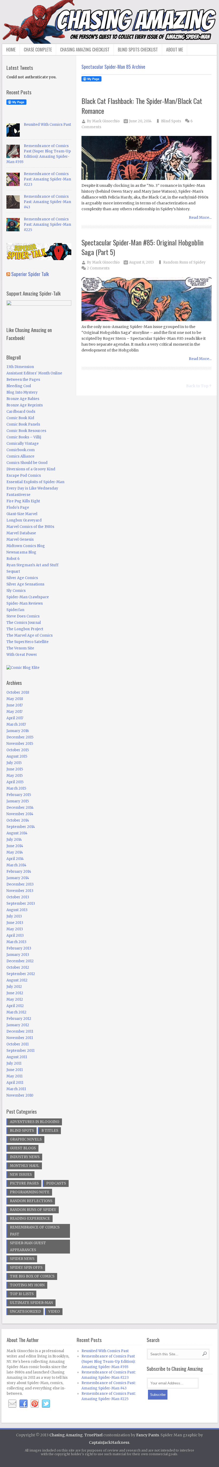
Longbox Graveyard (24, 520)
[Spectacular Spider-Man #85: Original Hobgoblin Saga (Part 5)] (146, 299)
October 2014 (17, 820)
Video (54, 1311)
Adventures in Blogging (34, 1122)
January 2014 (17, 878)
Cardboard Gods (20, 411)
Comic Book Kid (20, 418)
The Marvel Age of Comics (29, 635)
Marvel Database (21, 533)
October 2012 (17, 967)
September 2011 (20, 1050)
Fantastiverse (18, 494)
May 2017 (14, 711)
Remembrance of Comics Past (35, 1230)
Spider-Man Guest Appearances (28, 1246)
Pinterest (34, 1404)
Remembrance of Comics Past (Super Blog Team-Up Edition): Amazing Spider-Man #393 (108, 1361)
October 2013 (17, 897)
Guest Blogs (23, 1148)
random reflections (31, 1201)
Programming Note (29, 1192)
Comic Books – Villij (23, 437)
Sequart (13, 571)
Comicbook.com (20, 450)
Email (12, 1404)
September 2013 (20, 903)
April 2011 (14, 1082)
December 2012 (20, 961)
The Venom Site (20, 648)
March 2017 (16, 724)
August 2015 (16, 756)
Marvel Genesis (20, 539)
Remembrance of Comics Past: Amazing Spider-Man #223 (47, 179)
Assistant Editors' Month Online (34, 373)
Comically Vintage (22, 443)
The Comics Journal (23, 622)
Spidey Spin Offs (26, 1267)
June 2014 (14, 846)
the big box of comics (32, 1276)
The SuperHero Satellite (27, 642)
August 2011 (16, 1057)
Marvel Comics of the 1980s (30, 526)
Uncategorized (25, 1311)
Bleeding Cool (18, 386)
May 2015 (14, 775)
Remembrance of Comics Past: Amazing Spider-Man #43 (47, 201)
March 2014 (16, 865)
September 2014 (20, 827)
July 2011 (13, 1063)
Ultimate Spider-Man (31, 1302)
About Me (174, 49)
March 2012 (16, 1012)
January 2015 (17, 801)
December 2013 (20, 884)
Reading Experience (30, 1218)
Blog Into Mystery (22, 392)
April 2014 (15, 858)
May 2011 (14, 1076)
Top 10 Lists (22, 1294)
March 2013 (16, 942)
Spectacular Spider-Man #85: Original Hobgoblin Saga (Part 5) (142, 247)
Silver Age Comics (22, 578)
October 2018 (17, 692)
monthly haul (24, 1165)
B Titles (49, 1130)
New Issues (21, 1174)
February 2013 (18, 948)
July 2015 (14, 763)
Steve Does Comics (23, 616)
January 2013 (17, 954)
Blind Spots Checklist (138, 49)
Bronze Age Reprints (24, 405)
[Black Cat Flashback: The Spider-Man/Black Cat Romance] (146, 158)
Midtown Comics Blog (25, 546)
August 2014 (17, 833)
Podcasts (56, 1183)
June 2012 (14, 993)
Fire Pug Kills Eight (23, 501)
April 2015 (15, 782)
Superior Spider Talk (30, 273)
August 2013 (17, 910)
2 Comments (98, 268)
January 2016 (17, 731)
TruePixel (93, 1435)
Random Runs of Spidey (184, 262)
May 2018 (14, 699)
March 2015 (16, 788)
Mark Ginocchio (106, 121)
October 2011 (17, 1044)
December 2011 (19, 1031)
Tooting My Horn (27, 1285)
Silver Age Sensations (25, 584)
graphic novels (26, 1139)
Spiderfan (15, 610)
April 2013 (15, 935)
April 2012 (15, 1006)
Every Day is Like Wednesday (32, 488)
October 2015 (17, 750)
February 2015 (18, 795)
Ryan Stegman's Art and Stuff (32, 565)
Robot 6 (12, 558)
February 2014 (18, 871)
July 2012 (14, 986)
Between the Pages (23, 379)
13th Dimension (20, 367)
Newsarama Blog (21, 552)
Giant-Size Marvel (21, 514)
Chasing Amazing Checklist (85, 49)
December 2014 (20, 807)
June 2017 (14, 705)
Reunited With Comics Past (47, 124)
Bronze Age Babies (22, 399)
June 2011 (14, 1070)
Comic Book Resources (26, 431)
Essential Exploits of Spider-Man (35, 482)
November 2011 (19, 1038)
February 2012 (18, 1018)
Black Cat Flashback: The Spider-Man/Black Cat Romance (141, 106)
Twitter (46, 1404)
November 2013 (19, 890)
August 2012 (17, 980)
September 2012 (20, 974)
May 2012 (14, 999)
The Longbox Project (24, 629)
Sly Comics (16, 590)
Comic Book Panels (23, 424)
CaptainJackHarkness (109, 1442)
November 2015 (19, 743)
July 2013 (14, 916)
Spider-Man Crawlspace (27, 597)
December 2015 (19, 737)
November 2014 (19, 814)
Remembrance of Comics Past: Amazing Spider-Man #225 (47, 224)
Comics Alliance (20, 456)
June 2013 (14, 922)
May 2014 (14, 852)
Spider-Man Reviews (24, 603)
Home (10, 49)
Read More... (200, 217)
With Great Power (21, 654)
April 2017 (14, 718)
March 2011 (16, 1089)
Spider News (22, 1258)
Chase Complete (38, 49)
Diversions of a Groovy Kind (30, 469)
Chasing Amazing (66, 1435)
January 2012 (17, 1025)
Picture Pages (24, 1183)
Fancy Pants (147, 1435)
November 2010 (19, 1095)
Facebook (23, 1404)
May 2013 (14, 929)
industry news (25, 1157)
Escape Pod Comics (23, 475)
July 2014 (14, 839)
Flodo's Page (17, 507)
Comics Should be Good (27, 462)
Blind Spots (171, 121)
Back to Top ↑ (199, 385)
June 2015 (14, 769)
